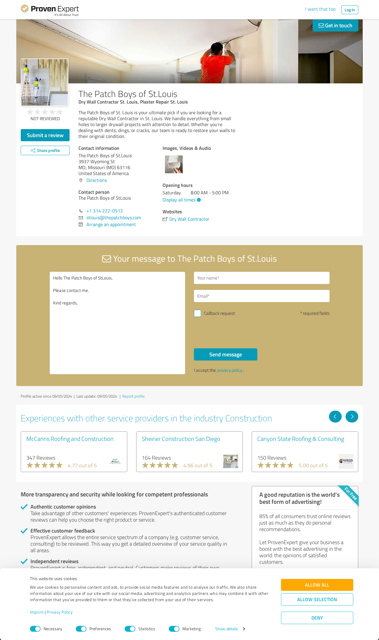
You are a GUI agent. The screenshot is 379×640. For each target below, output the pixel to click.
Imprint (37, 612)
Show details (226, 629)
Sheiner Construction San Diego (181, 438)
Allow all (317, 585)
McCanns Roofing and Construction (70, 438)
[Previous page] (335, 417)
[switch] (81, 629)
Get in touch (338, 25)
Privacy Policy (60, 612)
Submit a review (45, 135)
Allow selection (317, 599)
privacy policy (229, 370)
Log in (350, 9)
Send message (225, 354)
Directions (96, 180)
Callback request (219, 313)
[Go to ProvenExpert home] (50, 11)
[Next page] (352, 417)
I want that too (320, 9)
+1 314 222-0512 (104, 210)
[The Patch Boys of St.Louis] (44, 82)
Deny (317, 617)
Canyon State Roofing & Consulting (300, 438)
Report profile (133, 396)
